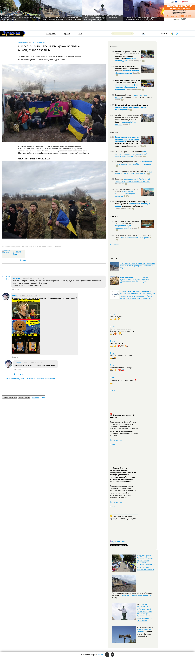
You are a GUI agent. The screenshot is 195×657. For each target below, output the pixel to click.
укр (143, 33)
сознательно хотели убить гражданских (127, 72)
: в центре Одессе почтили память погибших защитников (128, 143)
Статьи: (114, 258)
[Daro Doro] (6, 279)
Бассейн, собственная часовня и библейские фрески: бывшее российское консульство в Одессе (128, 118)
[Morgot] (6, 300)
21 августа (114, 216)
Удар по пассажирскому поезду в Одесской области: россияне (127, 68)
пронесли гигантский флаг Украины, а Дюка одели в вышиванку (126, 87)
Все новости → (115, 245)
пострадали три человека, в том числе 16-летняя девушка (133, 163)
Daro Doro (17, 278)
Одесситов (119, 179)
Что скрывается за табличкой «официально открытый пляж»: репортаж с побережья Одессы (137, 265)
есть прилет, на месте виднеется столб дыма (133, 172)
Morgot (15, 295)
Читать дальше (116, 440)
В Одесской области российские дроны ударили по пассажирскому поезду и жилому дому (140, 19)
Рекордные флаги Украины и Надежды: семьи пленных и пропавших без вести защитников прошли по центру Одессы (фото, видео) (20, 18)
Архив (67, 34)
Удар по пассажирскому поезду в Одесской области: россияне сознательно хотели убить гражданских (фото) (61, 19)
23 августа (114, 47)
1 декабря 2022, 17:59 (31, 363)
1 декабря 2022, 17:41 (31, 278)
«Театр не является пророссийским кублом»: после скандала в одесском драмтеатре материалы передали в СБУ (136, 279)
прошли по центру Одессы (125, 59)
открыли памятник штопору (144, 630)
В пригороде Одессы (123, 95)
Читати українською (38, 42)
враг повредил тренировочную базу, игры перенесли (125, 193)
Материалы (51, 34)
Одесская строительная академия (128, 151)
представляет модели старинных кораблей (123, 227)
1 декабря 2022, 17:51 (28, 295)
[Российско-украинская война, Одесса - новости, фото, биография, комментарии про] (7, 254)
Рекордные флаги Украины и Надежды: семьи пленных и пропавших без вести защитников (127, 55)
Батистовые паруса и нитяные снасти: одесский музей (127, 222)
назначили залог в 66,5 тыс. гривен (135, 238)
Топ (80, 34)
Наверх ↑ (23, 260)
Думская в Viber (118, 542)
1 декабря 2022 (22, 42)
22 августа (114, 132)
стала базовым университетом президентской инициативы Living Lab (131, 153)
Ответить (16, 289)
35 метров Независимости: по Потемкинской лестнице (127, 81)
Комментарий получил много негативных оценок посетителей (30, 379)
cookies (100, 654)
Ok (107, 654)
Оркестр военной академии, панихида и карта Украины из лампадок (127, 139)
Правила (35, 397)
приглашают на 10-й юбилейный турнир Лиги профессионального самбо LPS (132, 180)
